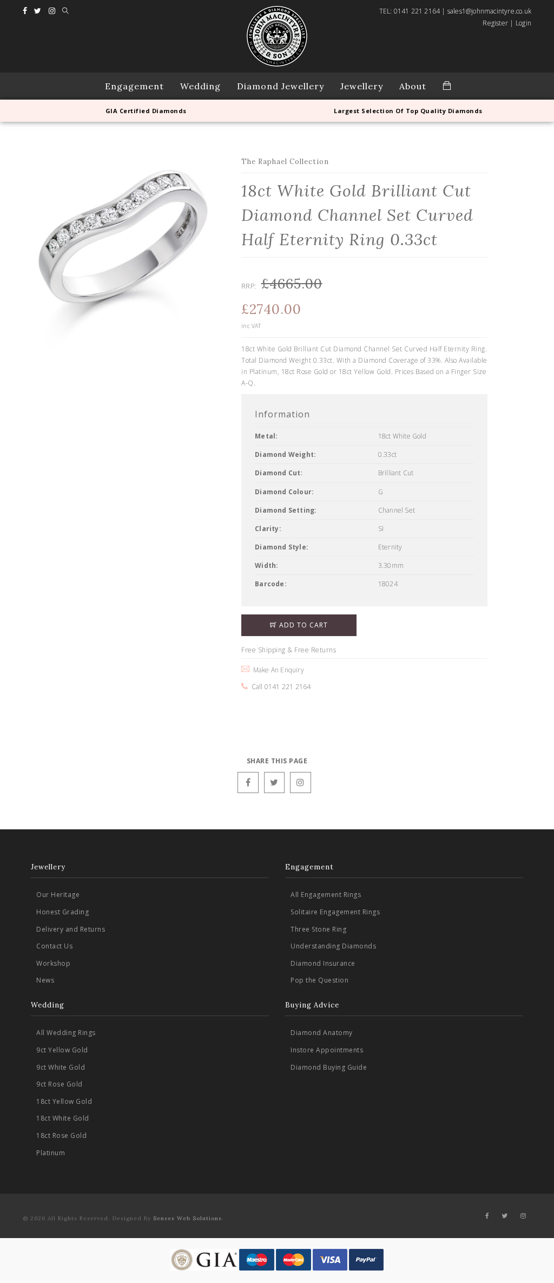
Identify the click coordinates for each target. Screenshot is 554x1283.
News (45, 980)
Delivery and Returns (70, 929)
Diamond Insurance (323, 963)
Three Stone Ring (318, 929)
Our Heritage (58, 894)
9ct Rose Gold (59, 1084)
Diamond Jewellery (280, 86)
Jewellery (361, 86)
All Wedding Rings (66, 1032)
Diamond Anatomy (322, 1032)
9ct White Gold (60, 1067)
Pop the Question (319, 980)
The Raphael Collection (285, 161)
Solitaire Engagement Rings (335, 912)
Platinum (50, 1152)
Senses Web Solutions (187, 1218)
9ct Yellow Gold (62, 1050)
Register (495, 23)
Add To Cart (302, 625)
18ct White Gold (62, 1118)
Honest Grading (62, 912)
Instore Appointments (327, 1050)
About (412, 86)
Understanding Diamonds (333, 946)
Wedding (200, 86)
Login (523, 23)
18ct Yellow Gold (64, 1101)
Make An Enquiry (276, 670)
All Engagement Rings (326, 894)
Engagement (134, 86)
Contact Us (54, 946)
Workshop (53, 963)
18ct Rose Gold (61, 1135)
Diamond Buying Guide (329, 1067)
